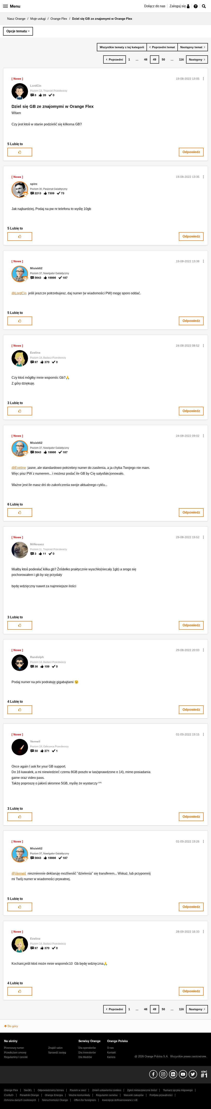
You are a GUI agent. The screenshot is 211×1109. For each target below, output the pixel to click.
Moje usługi (38, 18)
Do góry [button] (13, 1026)
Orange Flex (58, 18)
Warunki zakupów (134, 1095)
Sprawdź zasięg (57, 1052)
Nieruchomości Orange (55, 1100)
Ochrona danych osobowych (20, 1100)
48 (145, 59)
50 (163, 59)
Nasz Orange (16, 18)
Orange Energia (54, 1095)
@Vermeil (19, 873)
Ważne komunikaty (79, 1095)
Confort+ (9, 1095)
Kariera (111, 1057)
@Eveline (19, 467)
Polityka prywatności (161, 1095)
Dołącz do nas (154, 6)
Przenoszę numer (14, 1047)
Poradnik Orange (29, 1095)
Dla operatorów (87, 1047)
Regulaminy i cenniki (16, 1057)
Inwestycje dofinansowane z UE (120, 1100)
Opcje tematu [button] (16, 31)
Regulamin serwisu (107, 1095)
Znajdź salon (55, 1047)
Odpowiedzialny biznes (51, 1090)
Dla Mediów (85, 1057)
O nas (110, 1047)
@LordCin (19, 293)
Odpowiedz (191, 152)
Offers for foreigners (85, 1100)
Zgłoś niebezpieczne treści (142, 1090)
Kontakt (111, 1052)
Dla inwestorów (87, 1052)
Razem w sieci (78, 1090)
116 (181, 59)
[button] (203, 78)
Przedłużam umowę (15, 1052)
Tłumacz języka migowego (178, 1090)
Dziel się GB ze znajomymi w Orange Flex (53, 106)
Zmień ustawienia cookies (106, 1090)
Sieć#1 (28, 1090)
